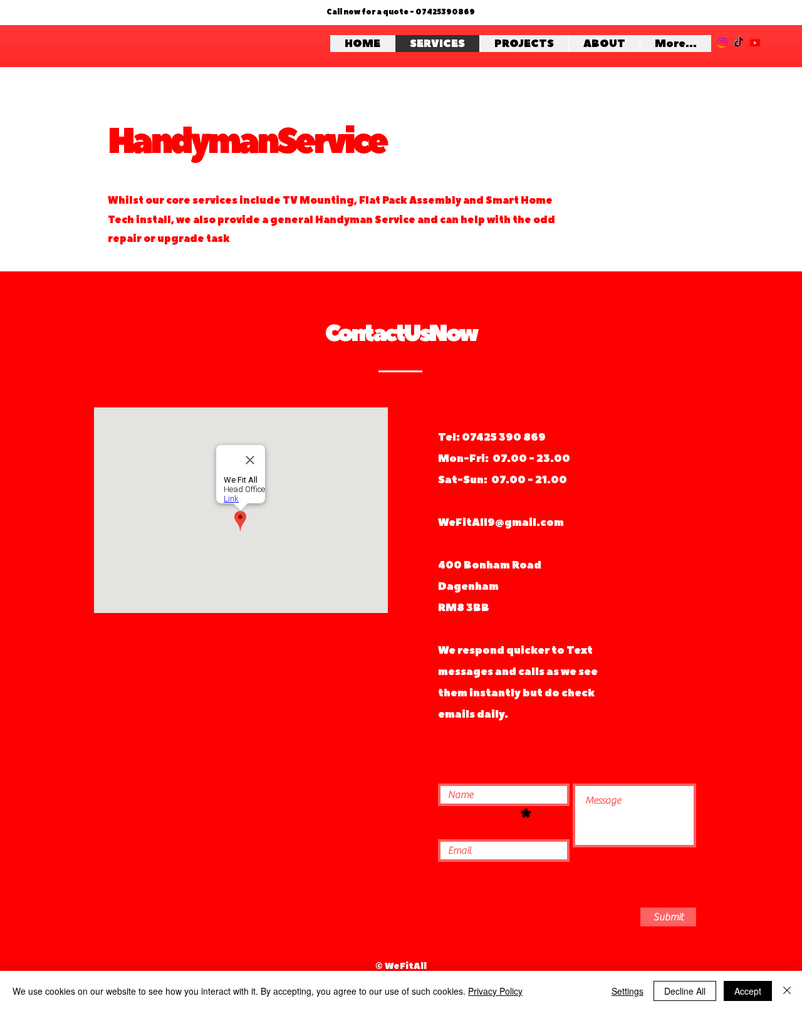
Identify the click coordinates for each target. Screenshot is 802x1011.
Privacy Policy (495, 991)
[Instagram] (722, 42)
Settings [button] (627, 991)
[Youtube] (755, 42)
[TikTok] (738, 42)
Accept (747, 991)
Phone (477, 817)
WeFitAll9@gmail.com (501, 522)
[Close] (786, 991)
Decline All (685, 991)
